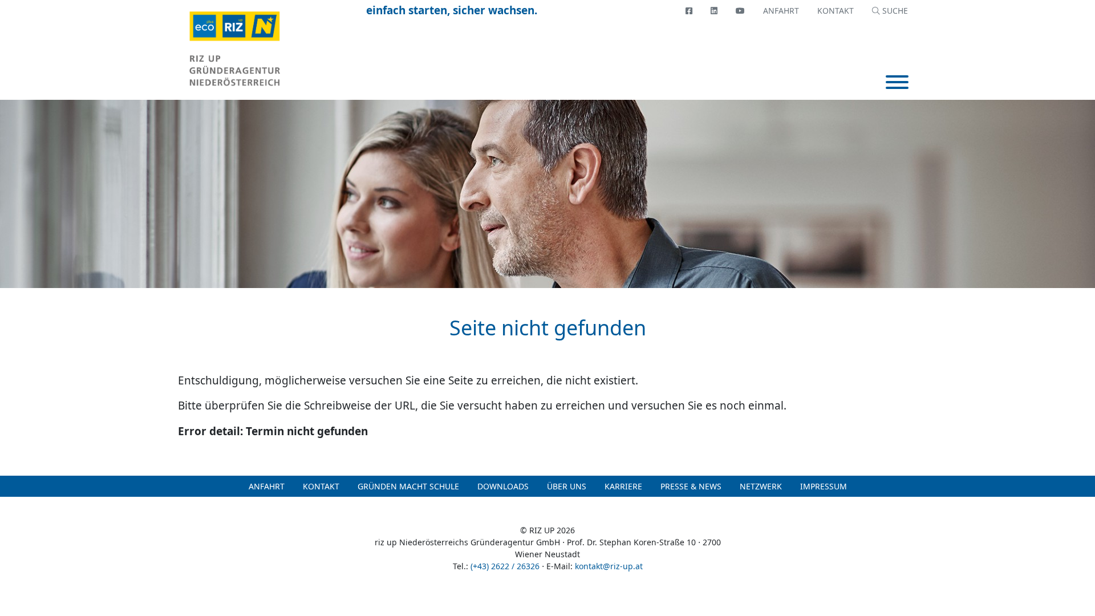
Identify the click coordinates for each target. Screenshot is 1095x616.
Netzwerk (761, 486)
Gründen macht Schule (408, 486)
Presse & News (690, 486)
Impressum (823, 486)
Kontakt (835, 10)
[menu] (897, 83)
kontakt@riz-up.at (609, 566)
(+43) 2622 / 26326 (505, 566)
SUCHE (894, 10)
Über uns (566, 486)
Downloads (503, 486)
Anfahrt (781, 10)
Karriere (623, 486)
